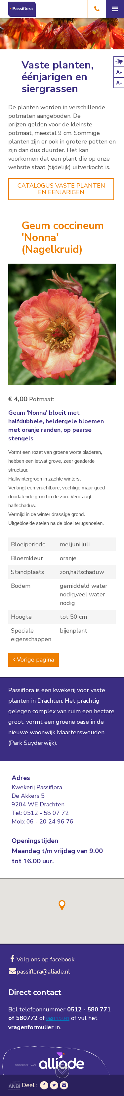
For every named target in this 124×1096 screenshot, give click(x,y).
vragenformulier (31, 1027)
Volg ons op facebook (45, 959)
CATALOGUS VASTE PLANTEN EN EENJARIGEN (61, 189)
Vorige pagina (34, 660)
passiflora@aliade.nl (43, 972)
